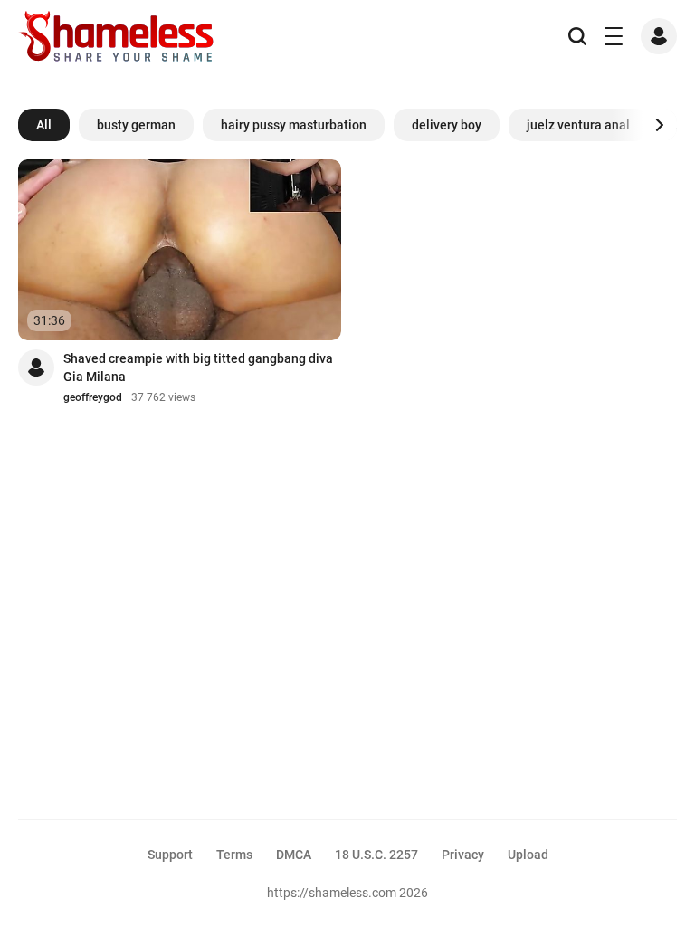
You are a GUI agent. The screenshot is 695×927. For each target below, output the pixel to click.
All (44, 125)
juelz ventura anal (578, 125)
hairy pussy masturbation (294, 125)
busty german (136, 125)
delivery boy (446, 125)
